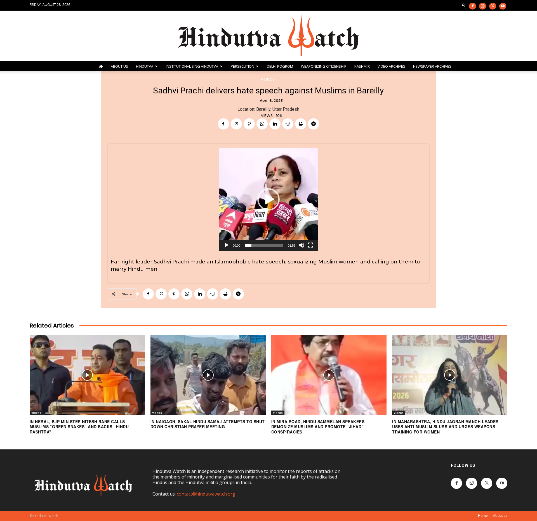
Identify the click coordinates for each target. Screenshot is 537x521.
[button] (464, 5)
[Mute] (301, 245)
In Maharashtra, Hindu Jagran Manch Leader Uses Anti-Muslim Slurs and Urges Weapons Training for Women (445, 426)
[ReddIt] (287, 123)
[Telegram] (313, 123)
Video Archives (391, 66)
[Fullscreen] (310, 245)
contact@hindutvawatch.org (206, 494)
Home (483, 515)
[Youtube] (502, 6)
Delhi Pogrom (280, 66)
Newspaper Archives (432, 66)
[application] (268, 199)
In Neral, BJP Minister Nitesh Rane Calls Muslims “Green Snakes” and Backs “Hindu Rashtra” (79, 426)
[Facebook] (472, 6)
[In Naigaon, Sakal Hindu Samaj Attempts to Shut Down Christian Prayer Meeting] (208, 375)
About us (500, 515)
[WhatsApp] (262, 123)
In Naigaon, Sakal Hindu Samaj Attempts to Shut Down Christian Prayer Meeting (207, 424)
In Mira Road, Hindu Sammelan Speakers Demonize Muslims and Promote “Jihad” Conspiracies (318, 426)
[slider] (264, 245)
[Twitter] (492, 6)
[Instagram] (482, 6)
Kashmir (362, 66)
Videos (267, 79)
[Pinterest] (249, 123)
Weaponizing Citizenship (324, 66)
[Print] (300, 123)
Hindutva (144, 66)
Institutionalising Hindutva (192, 66)
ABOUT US (119, 66)
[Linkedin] (275, 123)
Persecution (242, 66)
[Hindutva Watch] (268, 36)
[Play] (226, 245)
